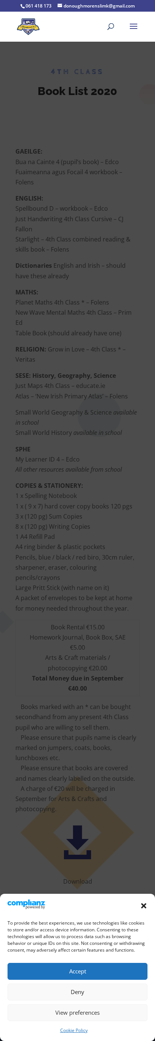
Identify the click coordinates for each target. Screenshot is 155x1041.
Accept (77, 971)
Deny (77, 992)
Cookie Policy (74, 1030)
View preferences (77, 1012)
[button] (143, 906)
